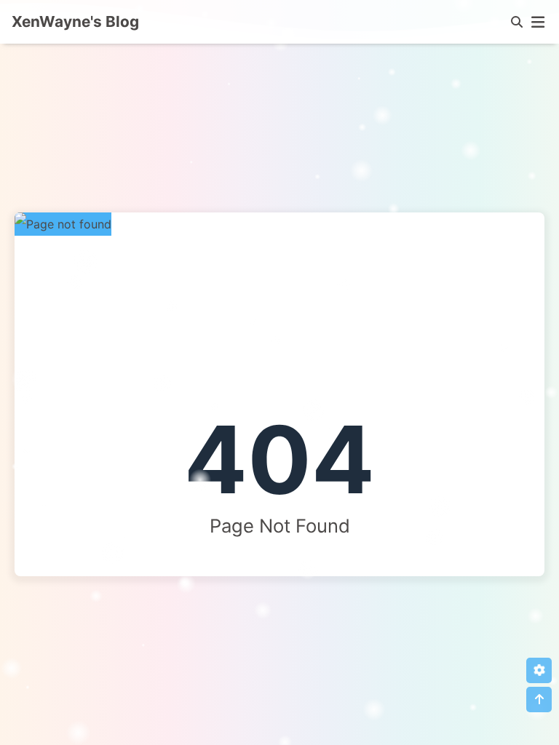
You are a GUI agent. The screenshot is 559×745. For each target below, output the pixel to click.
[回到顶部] (539, 699)
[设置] (539, 670)
